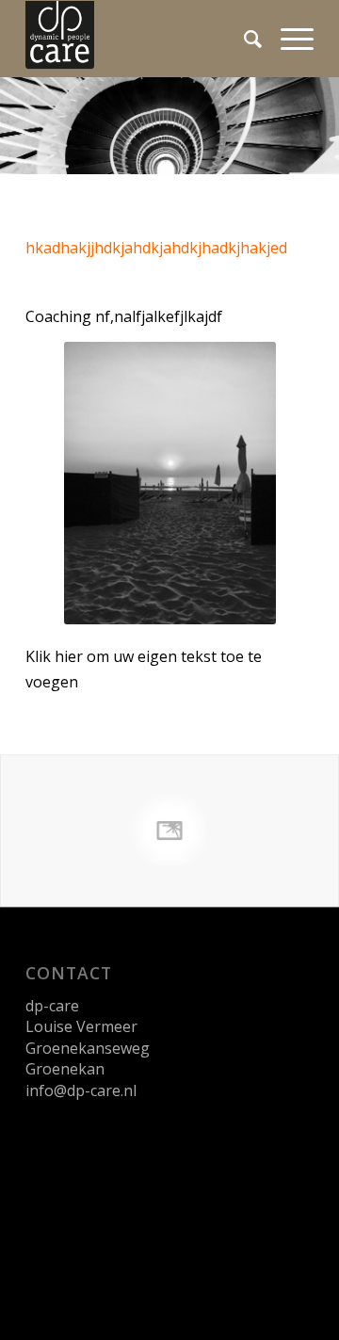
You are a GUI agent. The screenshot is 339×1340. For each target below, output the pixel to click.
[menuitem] (243, 38)
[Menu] (288, 38)
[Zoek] (243, 38)
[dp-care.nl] (140, 38)
